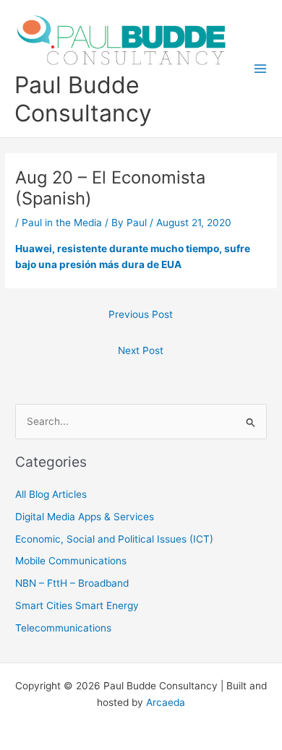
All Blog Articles (51, 494)
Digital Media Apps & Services (84, 516)
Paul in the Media (62, 222)
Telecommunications (63, 628)
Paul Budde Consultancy (83, 99)
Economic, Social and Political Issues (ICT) (114, 539)
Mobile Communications (71, 560)
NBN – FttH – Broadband (72, 583)
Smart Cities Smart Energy (77, 605)
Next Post (140, 350)
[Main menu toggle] (260, 69)
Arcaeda (165, 702)
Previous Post (140, 314)
